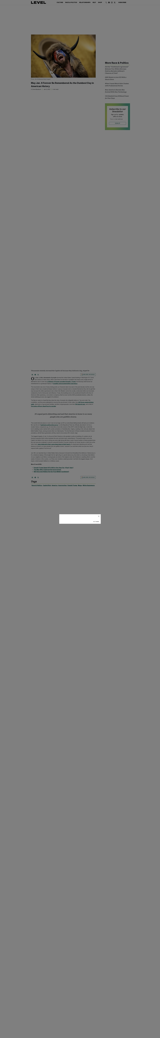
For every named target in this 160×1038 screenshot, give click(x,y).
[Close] (98, 516)
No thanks (96, 521)
